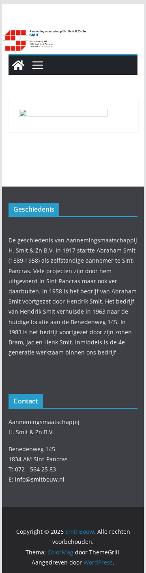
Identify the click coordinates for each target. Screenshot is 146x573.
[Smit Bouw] (18, 65)
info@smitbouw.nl (39, 479)
